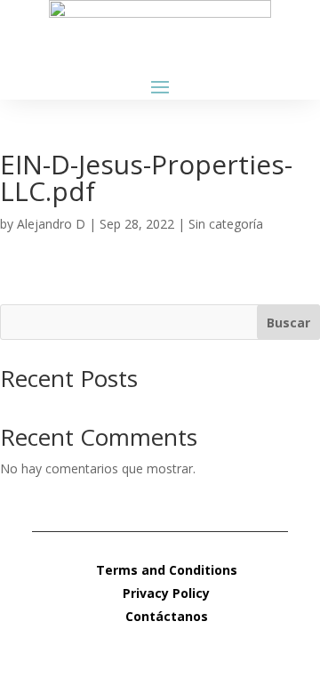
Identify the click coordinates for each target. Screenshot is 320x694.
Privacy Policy (166, 593)
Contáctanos (166, 616)
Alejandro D (51, 223)
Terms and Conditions (166, 569)
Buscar (288, 322)
